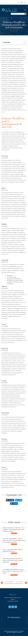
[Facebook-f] (18, 2)
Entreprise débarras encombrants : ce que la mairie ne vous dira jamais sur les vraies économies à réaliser (14, 529)
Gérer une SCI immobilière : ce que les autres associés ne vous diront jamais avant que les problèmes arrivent (14, 540)
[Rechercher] (25, 14)
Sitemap (19, 632)
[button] (25, 10)
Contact (21, 631)
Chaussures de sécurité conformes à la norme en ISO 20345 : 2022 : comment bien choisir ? (13, 560)
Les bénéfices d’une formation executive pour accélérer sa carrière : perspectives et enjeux (14, 571)
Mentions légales (11, 632)
